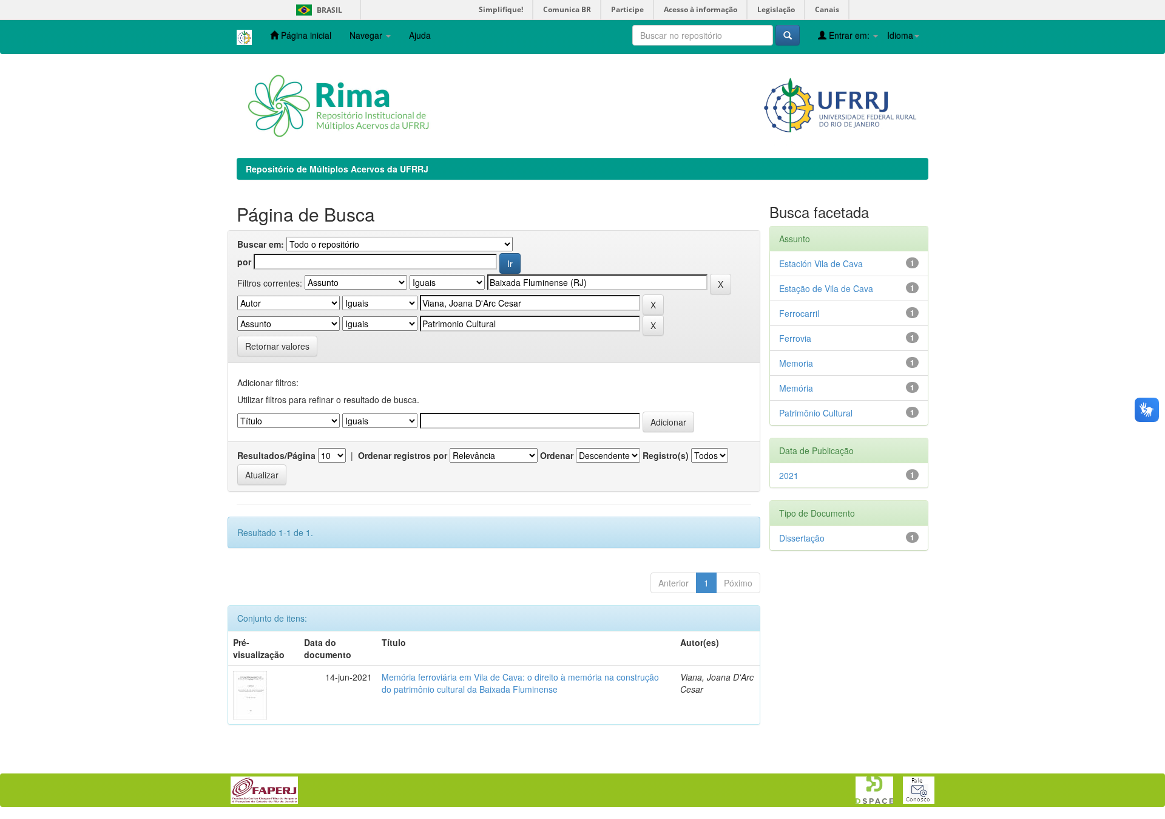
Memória (796, 388)
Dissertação (802, 538)
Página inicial (305, 35)
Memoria (796, 363)
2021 (789, 475)
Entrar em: (849, 35)
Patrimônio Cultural (816, 413)
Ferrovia (795, 338)
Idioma (900, 35)
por (244, 262)
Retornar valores (277, 346)
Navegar (367, 35)
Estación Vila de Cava (821, 263)
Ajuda (420, 35)
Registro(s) (666, 455)
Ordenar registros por (402, 455)
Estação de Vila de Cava (826, 288)
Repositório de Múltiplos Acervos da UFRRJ (337, 169)
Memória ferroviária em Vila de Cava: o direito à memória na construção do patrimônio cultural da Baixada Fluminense (520, 683)
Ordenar (556, 455)
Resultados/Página (276, 455)
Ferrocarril (799, 313)
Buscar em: (260, 244)
